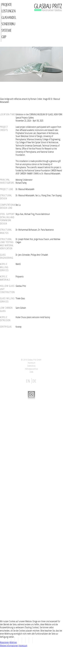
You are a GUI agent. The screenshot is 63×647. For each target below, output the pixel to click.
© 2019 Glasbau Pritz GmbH (31, 359)
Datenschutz (31, 365)
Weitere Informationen (9, 645)
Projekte (6, 4)
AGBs (31, 371)
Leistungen (8, 10)
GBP (3, 36)
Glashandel (8, 17)
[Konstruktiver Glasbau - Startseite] (43, 14)
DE (34, 381)
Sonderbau (8, 23)
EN (28, 381)
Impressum (31, 362)
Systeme (6, 30)
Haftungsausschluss (31, 368)
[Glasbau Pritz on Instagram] (31, 399)
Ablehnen (13, 642)
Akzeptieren (4, 642)
